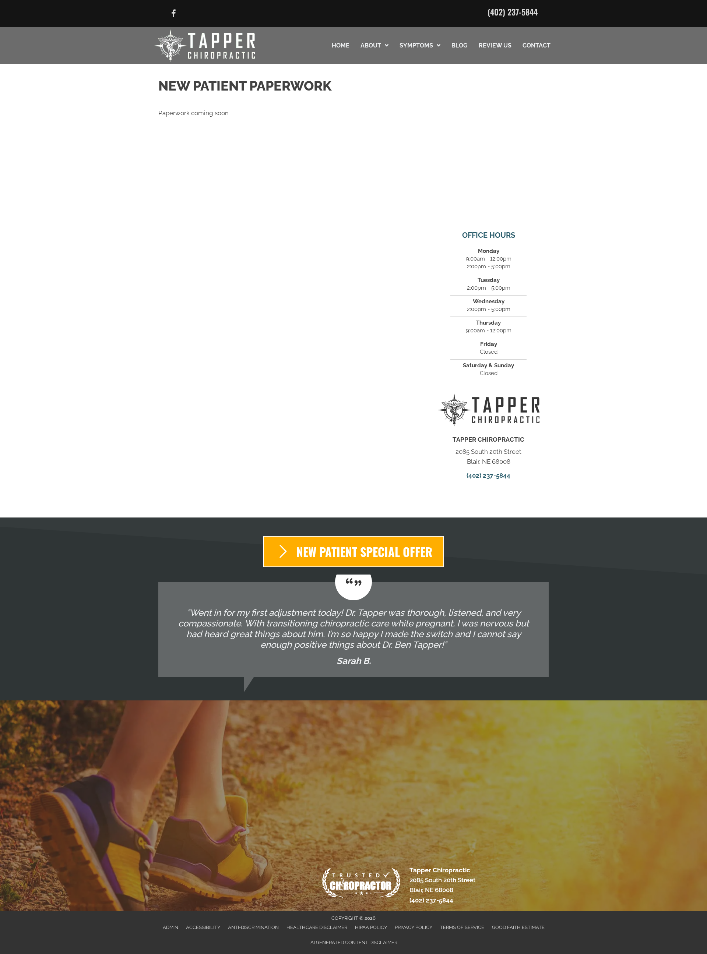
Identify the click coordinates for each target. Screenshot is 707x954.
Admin (170, 927)
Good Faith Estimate (518, 927)
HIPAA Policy (371, 927)
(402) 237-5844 (513, 12)
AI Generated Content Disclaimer (353, 942)
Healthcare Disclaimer (316, 927)
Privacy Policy (413, 927)
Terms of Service (462, 927)
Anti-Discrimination (253, 927)
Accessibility (203, 927)
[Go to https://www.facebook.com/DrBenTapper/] (173, 14)
